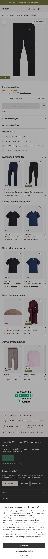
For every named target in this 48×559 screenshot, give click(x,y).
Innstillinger (24, 555)
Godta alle (24, 545)
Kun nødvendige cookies (24, 551)
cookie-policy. (8, 539)
